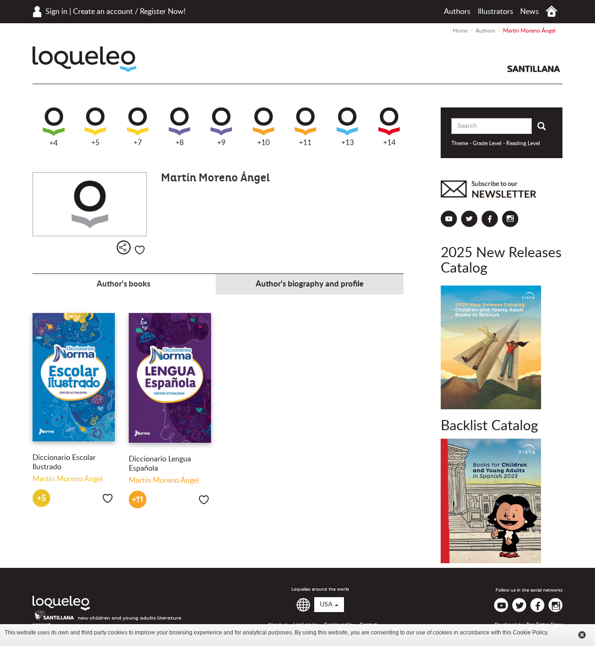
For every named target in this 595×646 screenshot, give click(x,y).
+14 (389, 143)
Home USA (551, 11)
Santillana (533, 69)
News (529, 11)
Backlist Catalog (489, 426)
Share (124, 247)
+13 (347, 143)
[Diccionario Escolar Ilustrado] (74, 377)
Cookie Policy (530, 632)
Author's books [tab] (123, 284)
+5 (95, 143)
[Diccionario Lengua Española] (170, 378)
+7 (137, 143)
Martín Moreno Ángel (68, 479)
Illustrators (495, 11)
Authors (457, 11)
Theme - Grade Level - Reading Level (495, 143)
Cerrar (582, 635)
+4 (53, 143)
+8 (179, 143)
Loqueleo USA (84, 59)
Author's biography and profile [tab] (310, 284)
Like (140, 250)
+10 (263, 143)
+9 (221, 143)
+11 (305, 143)
